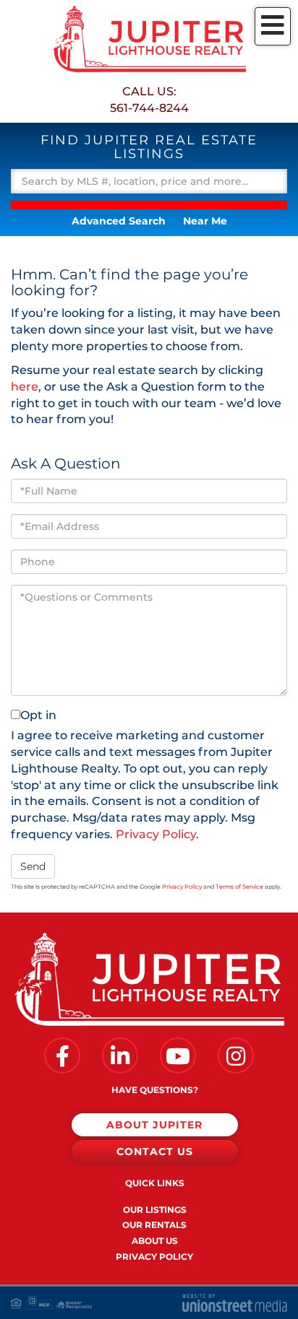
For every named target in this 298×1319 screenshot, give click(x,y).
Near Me (205, 220)
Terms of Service (239, 886)
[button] (149, 205)
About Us (155, 1240)
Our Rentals (154, 1224)
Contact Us (154, 1151)
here (24, 386)
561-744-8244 (149, 108)
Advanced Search (119, 220)
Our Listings (155, 1209)
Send (33, 866)
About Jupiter (154, 1124)
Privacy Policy (156, 834)
